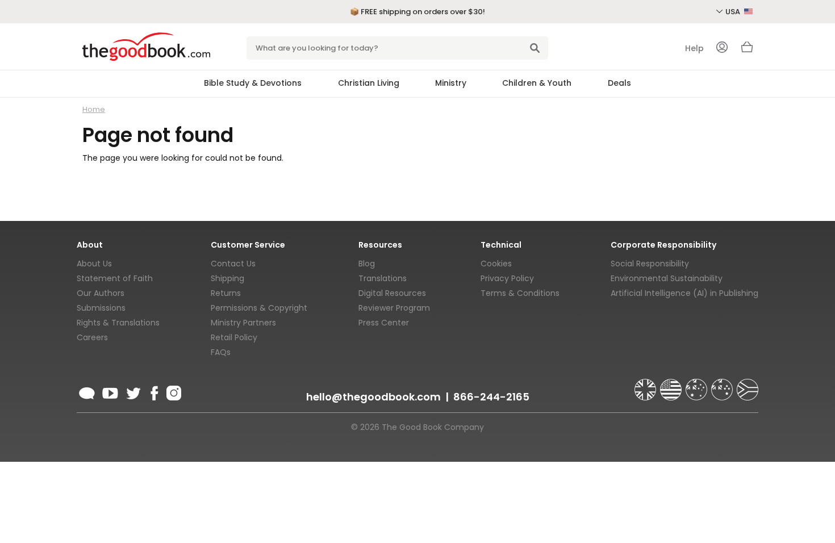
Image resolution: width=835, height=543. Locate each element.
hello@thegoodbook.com (373, 397)
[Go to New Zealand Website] (723, 384)
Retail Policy (234, 337)
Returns (226, 293)
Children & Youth (536, 83)
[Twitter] (132, 391)
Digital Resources (392, 293)
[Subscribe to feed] (87, 391)
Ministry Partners (243, 322)
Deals (619, 83)
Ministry (450, 83)
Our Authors (100, 293)
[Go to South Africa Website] (747, 384)
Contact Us (233, 263)
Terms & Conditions (520, 293)
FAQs (221, 352)
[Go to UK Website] (646, 384)
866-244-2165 (491, 397)
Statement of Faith (115, 278)
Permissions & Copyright (259, 308)
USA (733, 11)
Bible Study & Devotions (253, 83)
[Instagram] (173, 391)
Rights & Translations (118, 322)
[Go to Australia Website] (697, 384)
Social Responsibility (650, 263)
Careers (92, 337)
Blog (366, 263)
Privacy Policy (507, 278)
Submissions (101, 308)
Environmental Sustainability (667, 278)
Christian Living (368, 83)
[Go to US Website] (672, 384)
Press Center (383, 322)
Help (694, 48)
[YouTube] (110, 391)
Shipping (227, 278)
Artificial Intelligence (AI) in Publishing (684, 293)
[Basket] (747, 50)
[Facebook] (154, 391)
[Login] (722, 48)
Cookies (496, 263)
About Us (94, 263)
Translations (382, 278)
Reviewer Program (394, 308)
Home (93, 109)
